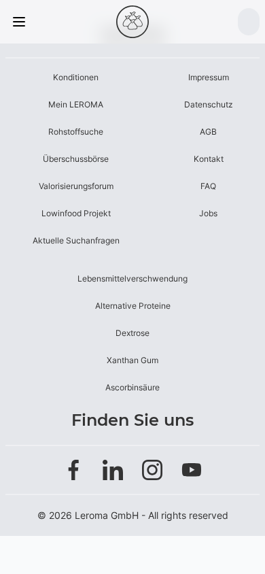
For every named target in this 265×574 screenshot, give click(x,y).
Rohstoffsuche (75, 131)
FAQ (208, 186)
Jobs (208, 213)
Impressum (208, 77)
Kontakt (209, 159)
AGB (208, 131)
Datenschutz (208, 104)
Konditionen (76, 77)
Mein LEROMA (75, 104)
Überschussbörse (76, 159)
